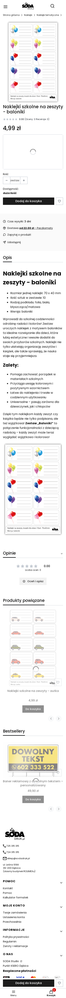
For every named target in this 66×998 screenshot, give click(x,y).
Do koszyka (33, 709)
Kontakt (8, 888)
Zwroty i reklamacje (15, 946)
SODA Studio (11, 961)
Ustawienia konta (14, 917)
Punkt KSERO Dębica (15, 966)
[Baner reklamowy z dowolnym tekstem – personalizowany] (33, 760)
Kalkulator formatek (15, 897)
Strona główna (11, 15)
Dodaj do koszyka (28, 201)
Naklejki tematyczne (48, 15)
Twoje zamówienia (15, 912)
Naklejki (28, 15)
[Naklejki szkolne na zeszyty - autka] (33, 647)
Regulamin (9, 941)
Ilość (6, 174)
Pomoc (7, 893)
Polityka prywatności (16, 937)
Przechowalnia (12, 922)
